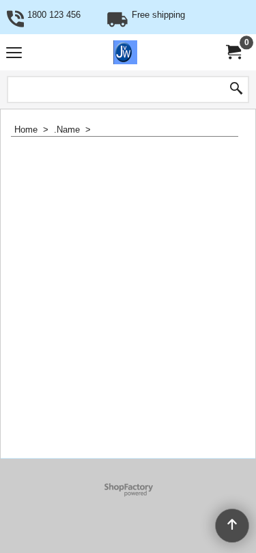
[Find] (236, 89)
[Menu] (14, 53)
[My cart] (233, 52)
